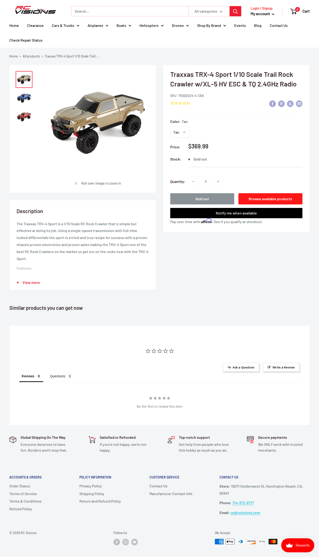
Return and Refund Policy (100, 501)
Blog (258, 25)
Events (240, 25)
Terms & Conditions (25, 501)
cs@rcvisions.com (245, 512)
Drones (178, 25)
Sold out (202, 198)
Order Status (19, 486)
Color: (179, 121)
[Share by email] (299, 103)
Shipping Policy (91, 493)
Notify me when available (236, 213)
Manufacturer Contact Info (170, 493)
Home (14, 25)
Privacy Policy (90, 486)
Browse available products (270, 198)
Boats (121, 25)
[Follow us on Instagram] (125, 542)
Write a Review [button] (284, 367)
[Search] (235, 11)
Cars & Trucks (63, 25)
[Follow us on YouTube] (134, 542)
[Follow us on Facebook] (116, 542)
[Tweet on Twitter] (290, 103)
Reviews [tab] (28, 376)
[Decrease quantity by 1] (193, 181)
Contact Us (279, 25)
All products (31, 56)
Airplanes (95, 25)
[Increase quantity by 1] (218, 181)
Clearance (35, 25)
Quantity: (177, 181)
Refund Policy (20, 509)
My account (261, 13)
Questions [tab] (57, 376)
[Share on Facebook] (272, 103)
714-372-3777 (243, 502)
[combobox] (129, 11)
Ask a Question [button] (243, 367)
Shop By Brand (209, 25)
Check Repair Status (26, 40)
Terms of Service (23, 493)
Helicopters (149, 25)
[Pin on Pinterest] (281, 103)
